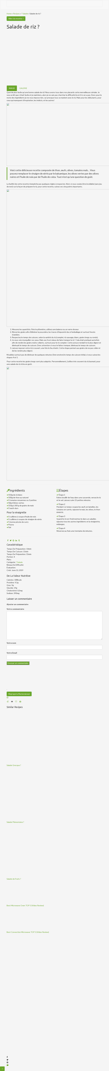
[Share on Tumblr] (19, 540)
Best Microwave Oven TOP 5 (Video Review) (25, 905)
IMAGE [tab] (12, 88)
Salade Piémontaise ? (15, 822)
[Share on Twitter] (10, 540)
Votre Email (12, 653)
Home (9, 13)
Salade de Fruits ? (14, 879)
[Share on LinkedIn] (16, 540)
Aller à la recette (15, 18)
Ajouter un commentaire (17, 604)
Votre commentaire (15, 609)
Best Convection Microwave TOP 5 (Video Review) (28, 932)
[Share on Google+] (13, 540)
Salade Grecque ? (14, 765)
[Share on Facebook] (8, 540)
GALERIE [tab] (23, 88)
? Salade (24, 13)
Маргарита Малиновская (19, 694)
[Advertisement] (27, 975)
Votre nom (11, 643)
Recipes (16, 13)
